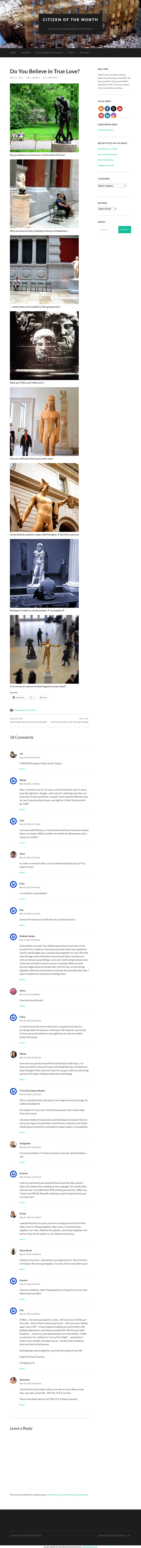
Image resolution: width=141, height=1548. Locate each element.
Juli (21, 753)
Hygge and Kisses (106, 165)
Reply (22, 769)
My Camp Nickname (107, 154)
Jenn (22, 820)
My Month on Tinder (107, 148)
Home (13, 53)
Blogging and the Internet (25, 710)
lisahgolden (25, 1143)
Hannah (23, 1280)
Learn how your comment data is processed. (67, 1494)
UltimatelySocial (89, 1546)
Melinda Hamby (27, 936)
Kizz (22, 909)
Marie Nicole (26, 1250)
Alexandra (25, 1379)
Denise (23, 1213)
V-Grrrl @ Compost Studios (32, 1090)
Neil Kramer (33, 78)
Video (71, 53)
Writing (25, 53)
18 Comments (50, 78)
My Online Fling (105, 159)
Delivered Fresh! (105, 130)
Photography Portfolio (49, 53)
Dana (22, 853)
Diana (22, 1016)
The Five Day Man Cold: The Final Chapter (70, 720)
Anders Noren (116, 1536)
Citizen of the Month (70, 19)
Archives (85, 53)
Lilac (22, 1310)
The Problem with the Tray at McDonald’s (28, 720)
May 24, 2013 (16, 78)
